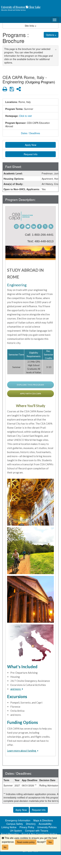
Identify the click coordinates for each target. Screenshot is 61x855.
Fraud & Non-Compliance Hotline (39, 834)
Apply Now (30, 145)
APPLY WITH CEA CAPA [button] (30, 393)
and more (15, 688)
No (5, 847)
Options (50, 35)
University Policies (47, 827)
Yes (50, 842)
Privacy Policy (26, 827)
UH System (16, 830)
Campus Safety (14, 823)
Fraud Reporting (10, 834)
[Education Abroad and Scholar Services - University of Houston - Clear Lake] (30, 8)
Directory (31, 823)
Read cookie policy (26, 842)
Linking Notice (8, 827)
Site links (30, 25)
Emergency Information (17, 820)
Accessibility (45, 823)
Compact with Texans (36, 830)
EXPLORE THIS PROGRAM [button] (30, 384)
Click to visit (25, 116)
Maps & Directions (43, 820)
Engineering (16, 285)
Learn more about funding (22, 750)
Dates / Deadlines (30, 133)
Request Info (30, 154)
